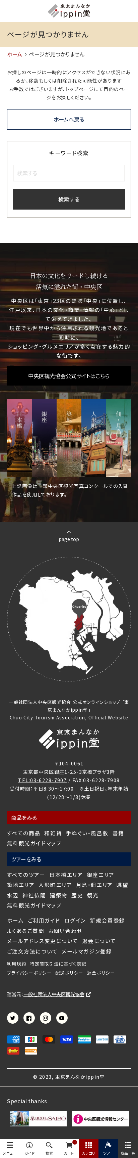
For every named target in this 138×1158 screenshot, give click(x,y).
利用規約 (16, 964)
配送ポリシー (69, 973)
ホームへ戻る (69, 119)
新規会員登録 (107, 920)
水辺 (13, 895)
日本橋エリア (66, 874)
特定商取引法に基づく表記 (58, 964)
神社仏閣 (34, 895)
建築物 (59, 895)
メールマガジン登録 (87, 951)
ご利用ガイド (44, 920)
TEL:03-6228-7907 (42, 780)
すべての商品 (24, 833)
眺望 (122, 884)
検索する (69, 199)
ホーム (15, 920)
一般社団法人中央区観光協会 (53, 994)
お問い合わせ (65, 930)
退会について (99, 940)
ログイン (75, 920)
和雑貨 (53, 833)
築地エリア (21, 884)
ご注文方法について (32, 951)
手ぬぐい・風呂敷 (87, 833)
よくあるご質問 (26, 930)
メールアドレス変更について (42, 940)
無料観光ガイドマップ (34, 843)
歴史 (77, 895)
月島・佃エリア (94, 884)
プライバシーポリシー (29, 973)
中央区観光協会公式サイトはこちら (69, 376)
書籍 (118, 833)
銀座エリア (101, 874)
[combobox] (69, 173)
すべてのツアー (26, 874)
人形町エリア (55, 884)
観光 (93, 895)
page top (69, 538)
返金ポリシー (101, 973)
